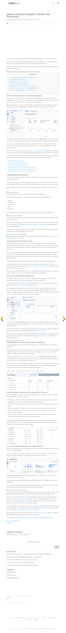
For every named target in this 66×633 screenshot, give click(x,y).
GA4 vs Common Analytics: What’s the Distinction (25, 517)
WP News (37, 617)
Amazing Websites (43, 628)
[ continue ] (9, 522)
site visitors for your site (39, 330)
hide (36, 74)
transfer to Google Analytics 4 (35, 151)
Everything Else (28, 19)
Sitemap (53, 628)
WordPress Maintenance (13, 520)
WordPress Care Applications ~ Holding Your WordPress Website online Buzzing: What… (30, 554)
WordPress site (23, 100)
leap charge (27, 280)
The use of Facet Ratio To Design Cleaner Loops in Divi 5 (23, 559)
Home (11, 617)
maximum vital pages (44, 335)
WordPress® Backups (13, 578)
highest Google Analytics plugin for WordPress (33, 224)
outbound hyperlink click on (35, 266)
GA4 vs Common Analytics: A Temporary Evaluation (22, 77)
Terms (43, 617)
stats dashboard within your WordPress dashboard (25, 499)
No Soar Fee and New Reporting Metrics (19, 84)
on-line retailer (17, 422)
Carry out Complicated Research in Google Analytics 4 (22, 90)
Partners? (30, 617)
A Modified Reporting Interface (17, 79)
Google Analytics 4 (11, 98)
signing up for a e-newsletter (19, 285)
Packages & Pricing (20, 617)
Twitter (34, 514)
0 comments (36, 19)
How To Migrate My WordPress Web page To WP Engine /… (23, 565)
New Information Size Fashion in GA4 (18, 81)
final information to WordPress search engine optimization (24, 509)
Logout (35, 619)
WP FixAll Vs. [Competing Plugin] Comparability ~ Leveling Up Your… (25, 557)
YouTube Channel (46, 512)
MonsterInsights (12, 224)
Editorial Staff (11, 19)
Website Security (12, 575)
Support (29, 619)
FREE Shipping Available (19, 601)
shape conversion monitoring (28, 356)
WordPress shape (46, 352)
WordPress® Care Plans (33, 542)
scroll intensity (48, 266)
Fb (39, 514)
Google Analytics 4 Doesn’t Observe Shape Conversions (23, 86)
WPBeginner (50, 517)
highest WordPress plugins (49, 507)
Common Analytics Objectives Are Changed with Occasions (24, 88)
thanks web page (20, 402)
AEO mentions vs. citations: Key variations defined (21, 562)
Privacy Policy (51, 617)
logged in (16, 534)
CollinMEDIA (25, 628)
